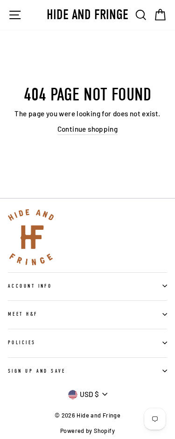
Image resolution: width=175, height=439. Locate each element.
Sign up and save (36, 371)
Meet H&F (23, 314)
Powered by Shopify (87, 430)
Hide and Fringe (87, 15)
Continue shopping (87, 129)
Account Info (30, 286)
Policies (22, 343)
